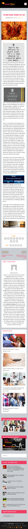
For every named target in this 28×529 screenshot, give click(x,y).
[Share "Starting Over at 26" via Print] (16, 241)
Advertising (4, 525)
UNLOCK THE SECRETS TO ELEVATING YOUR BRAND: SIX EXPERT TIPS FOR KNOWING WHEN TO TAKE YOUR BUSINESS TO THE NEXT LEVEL (15, 468)
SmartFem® (11, 523)
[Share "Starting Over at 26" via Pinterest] (16, 238)
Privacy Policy (11, 525)
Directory (24, 525)
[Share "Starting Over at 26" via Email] (14, 241)
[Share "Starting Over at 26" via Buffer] (22, 238)
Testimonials (18, 525)
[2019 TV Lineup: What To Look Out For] (14, 360)
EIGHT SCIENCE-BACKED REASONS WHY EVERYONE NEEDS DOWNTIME (15, 499)
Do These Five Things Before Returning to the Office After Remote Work (13, 388)
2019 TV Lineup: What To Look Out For (13, 368)
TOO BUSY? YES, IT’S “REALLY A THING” (14, 481)
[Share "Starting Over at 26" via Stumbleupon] (11, 241)
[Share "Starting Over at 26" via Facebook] (5, 238)
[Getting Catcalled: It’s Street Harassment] (14, 399)
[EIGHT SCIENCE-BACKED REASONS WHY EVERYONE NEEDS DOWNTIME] (4, 499)
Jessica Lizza (13, 17)
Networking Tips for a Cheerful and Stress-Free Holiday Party (16, 505)
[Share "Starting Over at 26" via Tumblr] (14, 238)
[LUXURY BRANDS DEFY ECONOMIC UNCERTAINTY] (4, 476)
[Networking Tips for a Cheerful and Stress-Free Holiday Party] (4, 505)
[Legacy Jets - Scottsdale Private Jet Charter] (14, 227)
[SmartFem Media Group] (14, 450)
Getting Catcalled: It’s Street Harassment (10, 409)
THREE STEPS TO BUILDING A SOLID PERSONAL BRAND (16, 493)
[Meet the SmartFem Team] (14, 431)
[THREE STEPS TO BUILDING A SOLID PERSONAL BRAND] (4, 494)
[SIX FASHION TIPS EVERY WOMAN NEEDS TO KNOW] (4, 488)
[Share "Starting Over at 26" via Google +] (11, 238)
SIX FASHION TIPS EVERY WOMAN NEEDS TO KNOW (15, 487)
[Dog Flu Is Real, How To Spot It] (14, 340)
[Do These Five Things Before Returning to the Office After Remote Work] (14, 379)
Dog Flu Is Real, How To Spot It (11, 349)
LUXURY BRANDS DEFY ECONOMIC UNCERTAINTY (15, 476)
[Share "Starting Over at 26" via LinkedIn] (19, 238)
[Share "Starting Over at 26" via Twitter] (8, 238)
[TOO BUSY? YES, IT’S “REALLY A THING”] (4, 482)
